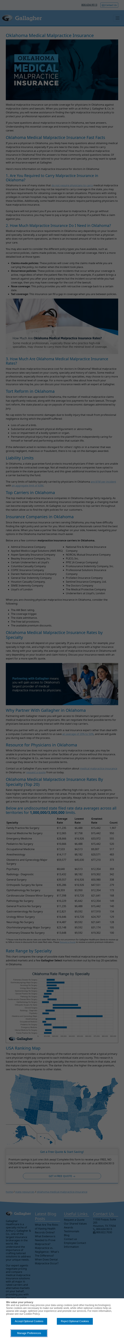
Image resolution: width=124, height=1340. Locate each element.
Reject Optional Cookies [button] (75, 1321)
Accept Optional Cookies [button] (29, 1321)
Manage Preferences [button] (29, 1333)
